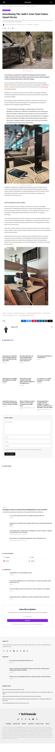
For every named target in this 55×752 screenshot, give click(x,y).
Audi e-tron (9, 313)
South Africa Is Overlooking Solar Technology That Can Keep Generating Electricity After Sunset (9, 358)
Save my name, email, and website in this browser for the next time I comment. (23, 449)
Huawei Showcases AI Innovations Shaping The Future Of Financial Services (28, 538)
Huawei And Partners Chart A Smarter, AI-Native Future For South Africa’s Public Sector (27, 403)
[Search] (51, 2)
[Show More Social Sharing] (15, 28)
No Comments (29, 24)
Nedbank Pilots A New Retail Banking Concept (21, 572)
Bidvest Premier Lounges (19, 313)
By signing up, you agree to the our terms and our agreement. (28, 624)
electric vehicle (46, 313)
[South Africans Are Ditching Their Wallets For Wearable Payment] (10, 371)
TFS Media (19, 727)
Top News (4, 507)
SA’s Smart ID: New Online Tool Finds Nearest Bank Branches (44, 380)
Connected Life (6, 10)
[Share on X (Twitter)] (10, 28)
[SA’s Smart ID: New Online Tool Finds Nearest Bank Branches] (45, 371)
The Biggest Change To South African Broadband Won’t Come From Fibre (25, 509)
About (47, 723)
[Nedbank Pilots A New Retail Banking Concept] (5, 575)
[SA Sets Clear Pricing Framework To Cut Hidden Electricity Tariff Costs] (5, 518)
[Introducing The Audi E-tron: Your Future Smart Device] (27, 68)
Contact (24, 723)
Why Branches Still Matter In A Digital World (44, 356)
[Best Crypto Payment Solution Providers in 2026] (5, 662)
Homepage (8, 723)
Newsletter (16, 723)
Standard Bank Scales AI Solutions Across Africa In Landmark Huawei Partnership (29, 597)
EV (16, 315)
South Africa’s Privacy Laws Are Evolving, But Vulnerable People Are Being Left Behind (10, 402)
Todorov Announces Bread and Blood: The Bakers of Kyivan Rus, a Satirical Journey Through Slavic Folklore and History (29, 669)
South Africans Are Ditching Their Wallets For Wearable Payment (9, 380)
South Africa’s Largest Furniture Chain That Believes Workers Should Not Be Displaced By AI (27, 381)
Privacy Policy (36, 624)
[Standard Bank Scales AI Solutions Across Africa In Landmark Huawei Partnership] (5, 599)
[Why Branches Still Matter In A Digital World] (45, 348)
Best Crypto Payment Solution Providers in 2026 (21, 660)
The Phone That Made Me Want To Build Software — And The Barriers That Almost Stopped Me (26, 358)
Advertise (31, 723)
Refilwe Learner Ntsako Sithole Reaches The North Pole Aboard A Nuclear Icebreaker (30, 676)
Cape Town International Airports (34, 313)
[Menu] (4, 2)
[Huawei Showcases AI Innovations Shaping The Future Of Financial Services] (5, 540)
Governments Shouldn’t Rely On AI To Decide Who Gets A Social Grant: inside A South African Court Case (30, 581)
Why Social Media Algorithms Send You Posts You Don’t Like (15, 703)
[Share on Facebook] (8, 28)
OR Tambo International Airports (26, 315)
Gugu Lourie (9, 24)
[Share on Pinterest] (13, 28)
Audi (4, 313)
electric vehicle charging (8, 315)
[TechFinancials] (27, 2)
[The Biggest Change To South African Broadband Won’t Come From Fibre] (28, 487)
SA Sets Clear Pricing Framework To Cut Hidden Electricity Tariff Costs (27, 515)
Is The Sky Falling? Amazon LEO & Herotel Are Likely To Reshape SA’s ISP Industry (30, 589)
